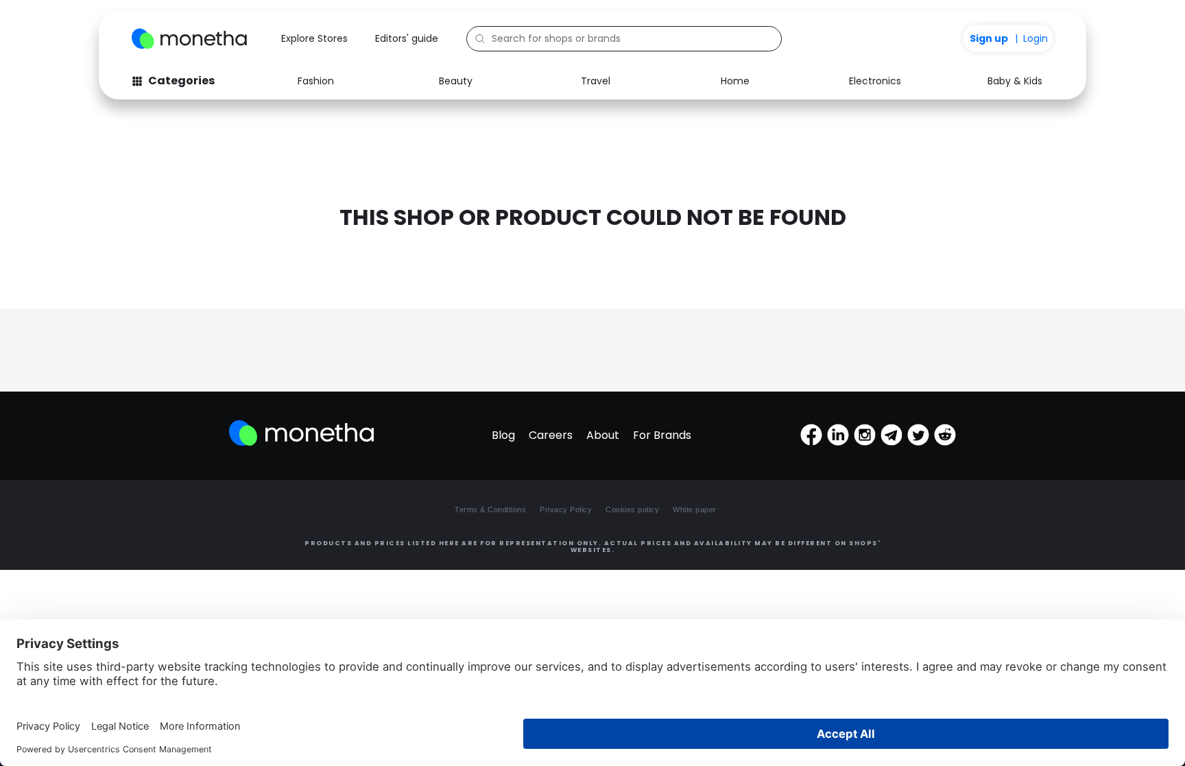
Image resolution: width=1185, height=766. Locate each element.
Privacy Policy (566, 509)
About (602, 435)
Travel (595, 81)
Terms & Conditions (490, 509)
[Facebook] (811, 435)
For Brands (662, 435)
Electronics (875, 81)
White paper (695, 509)
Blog (503, 435)
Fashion (316, 81)
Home (735, 81)
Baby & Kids (1014, 81)
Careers (551, 435)
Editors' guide (406, 38)
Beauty (455, 81)
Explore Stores (314, 38)
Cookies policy (632, 509)
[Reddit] (945, 435)
